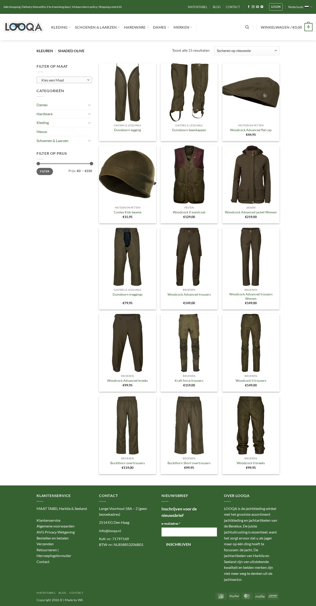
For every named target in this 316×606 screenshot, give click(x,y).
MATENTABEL (198, 7)
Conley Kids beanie (127, 212)
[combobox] (64, 80)
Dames (159, 27)
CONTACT (233, 7)
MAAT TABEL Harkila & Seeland (62, 508)
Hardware (135, 27)
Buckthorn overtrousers (127, 463)
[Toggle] (89, 105)
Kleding (59, 27)
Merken (181, 27)
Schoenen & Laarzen (96, 27)
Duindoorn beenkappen (189, 130)
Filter (44, 171)
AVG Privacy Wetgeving (56, 532)
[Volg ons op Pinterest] (261, 7)
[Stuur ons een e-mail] (257, 7)
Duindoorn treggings (128, 294)
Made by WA (74, 600)
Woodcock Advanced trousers (189, 294)
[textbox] (63, 80)
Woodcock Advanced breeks (127, 380)
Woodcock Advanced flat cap (251, 130)
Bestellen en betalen (53, 538)
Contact (43, 561)
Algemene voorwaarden (55, 526)
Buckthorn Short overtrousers (189, 463)
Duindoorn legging (127, 130)
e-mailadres (170, 523)
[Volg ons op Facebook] (248, 7)
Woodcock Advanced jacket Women (251, 212)
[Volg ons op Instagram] (253, 7)
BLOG (217, 7)
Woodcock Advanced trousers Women (251, 296)
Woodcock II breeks (251, 463)
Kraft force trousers (189, 380)
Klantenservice (48, 520)
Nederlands (296, 7)
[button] (276, 7)
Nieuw (42, 131)
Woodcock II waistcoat (189, 212)
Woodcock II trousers (250, 380)
